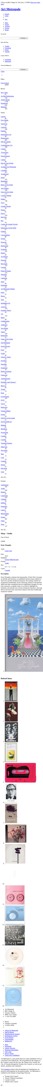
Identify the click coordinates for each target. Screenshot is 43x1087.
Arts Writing (5, 188)
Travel (3, 404)
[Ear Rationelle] (20, 782)
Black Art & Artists (7, 185)
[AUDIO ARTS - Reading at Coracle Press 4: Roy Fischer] (11, 802)
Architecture (5, 174)
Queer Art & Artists (7, 192)
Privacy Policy (9, 1053)
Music (3, 317)
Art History (4, 256)
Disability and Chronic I (8, 382)
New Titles (4, 92)
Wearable (4, 274)
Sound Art (4, 124)
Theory (3, 332)
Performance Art (6, 134)
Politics (3, 199)
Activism (3, 307)
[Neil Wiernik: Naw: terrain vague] (15, 863)
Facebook (8, 48)
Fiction (3, 238)
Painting (3, 131)
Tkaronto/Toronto (6, 443)
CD (2, 314)
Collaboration (5, 321)
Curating (3, 436)
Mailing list (8, 1041)
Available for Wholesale (8, 167)
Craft (2, 457)
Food (2, 350)
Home (7, 30)
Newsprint (4, 450)
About (7, 24)
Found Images (5, 156)
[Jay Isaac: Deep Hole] (16, 843)
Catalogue (4, 278)
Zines (2, 282)
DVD (2, 400)
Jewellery (4, 361)
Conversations (5, 235)
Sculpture (4, 249)
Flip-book (4, 468)
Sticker (3, 465)
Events (7, 28)
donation (7, 1069)
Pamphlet (4, 364)
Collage (3, 149)
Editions (3, 503)
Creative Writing (6, 195)
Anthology (4, 325)
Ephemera (4, 285)
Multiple (3, 425)
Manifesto (4, 429)
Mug (2, 454)
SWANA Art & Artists (8, 418)
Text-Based (4, 328)
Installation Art (5, 303)
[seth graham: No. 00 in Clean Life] (11, 762)
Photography (5, 138)
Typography (4, 152)
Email (6, 50)
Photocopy (4, 407)
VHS (2, 472)
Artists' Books (5, 100)
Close (2, 71)
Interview (4, 217)
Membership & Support (12, 1034)
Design (3, 210)
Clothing (3, 499)
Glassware (4, 375)
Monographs (5, 513)
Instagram (8, 61)
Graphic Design (6, 206)
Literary (3, 116)
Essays (3, 213)
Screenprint (4, 432)
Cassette (3, 440)
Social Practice (5, 346)
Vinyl (2, 203)
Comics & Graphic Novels (9, 224)
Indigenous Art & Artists (8, 228)
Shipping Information (11, 1050)
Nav (6, 19)
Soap (2, 300)
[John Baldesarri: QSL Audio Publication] (13, 1006)
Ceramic (3, 267)
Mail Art (3, 386)
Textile (3, 389)
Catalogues (4, 496)
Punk (2, 393)
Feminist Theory (6, 310)
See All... (4, 477)
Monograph (4, 246)
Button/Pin (4, 335)
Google (7, 51)
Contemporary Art (6, 145)
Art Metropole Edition (8, 289)
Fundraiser (4, 368)
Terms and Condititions (12, 1055)
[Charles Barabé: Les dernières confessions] (11, 701)
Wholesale (8, 1046)
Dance (3, 296)
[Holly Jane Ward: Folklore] (11, 823)
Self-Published (5, 343)
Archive (7, 26)
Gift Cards (8, 1052)
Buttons (3, 492)
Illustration (4, 181)
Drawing (3, 242)
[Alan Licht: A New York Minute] (15, 904)
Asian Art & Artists (7, 339)
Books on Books (6, 371)
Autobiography (5, 378)
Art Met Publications (7, 96)
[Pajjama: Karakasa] (11, 741)
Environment (5, 396)
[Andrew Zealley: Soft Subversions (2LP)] (15, 945)
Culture (3, 160)
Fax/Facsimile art (6, 422)
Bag (2, 221)
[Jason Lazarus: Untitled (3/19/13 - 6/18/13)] (15, 884)
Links (6, 16)
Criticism (3, 127)
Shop (6, 23)
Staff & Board (9, 1032)
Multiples (4, 107)
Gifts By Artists (6, 357)
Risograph (4, 264)
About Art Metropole (11, 1030)
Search (7, 14)
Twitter (7, 46)
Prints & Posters (6, 271)
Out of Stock (5, 83)
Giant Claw (8, 551)
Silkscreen (4, 447)
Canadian (4, 170)
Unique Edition (5, 411)
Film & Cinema (6, 142)
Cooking (3, 461)
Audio (3, 353)
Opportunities (9, 1039)
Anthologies (4, 485)
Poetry (3, 177)
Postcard (3, 260)
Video (3, 521)
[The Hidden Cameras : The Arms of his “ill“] (15, 985)
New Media (4, 120)
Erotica (3, 414)
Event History (9, 1037)
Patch (2, 292)
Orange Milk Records (11, 559)
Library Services (10, 1048)
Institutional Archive (11, 1036)
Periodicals (4, 103)
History (3, 253)
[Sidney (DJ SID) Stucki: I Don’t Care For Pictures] (14, 965)
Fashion (3, 231)
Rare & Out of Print (7, 163)
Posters (3, 517)
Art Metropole (10, 9)
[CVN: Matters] (11, 721)
